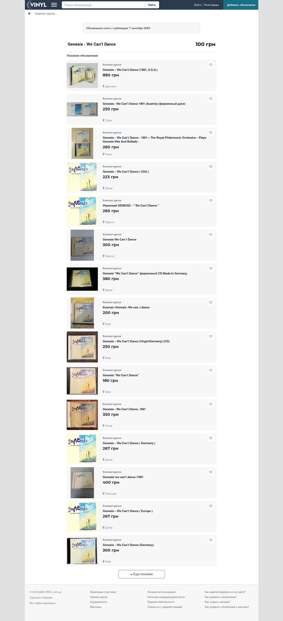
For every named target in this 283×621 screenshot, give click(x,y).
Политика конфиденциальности (166, 597)
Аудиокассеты (98, 602)
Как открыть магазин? (217, 602)
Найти (152, 5)
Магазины (96, 607)
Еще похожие (142, 574)
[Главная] (29, 13)
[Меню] (54, 5)
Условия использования (161, 592)
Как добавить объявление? (221, 597)
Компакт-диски (98, 597)
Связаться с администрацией (164, 607)
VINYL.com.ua (53, 592)
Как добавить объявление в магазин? (227, 607)
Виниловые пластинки (103, 592)
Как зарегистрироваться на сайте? (225, 592)
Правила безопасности (160, 602)
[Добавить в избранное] (211, 64)
